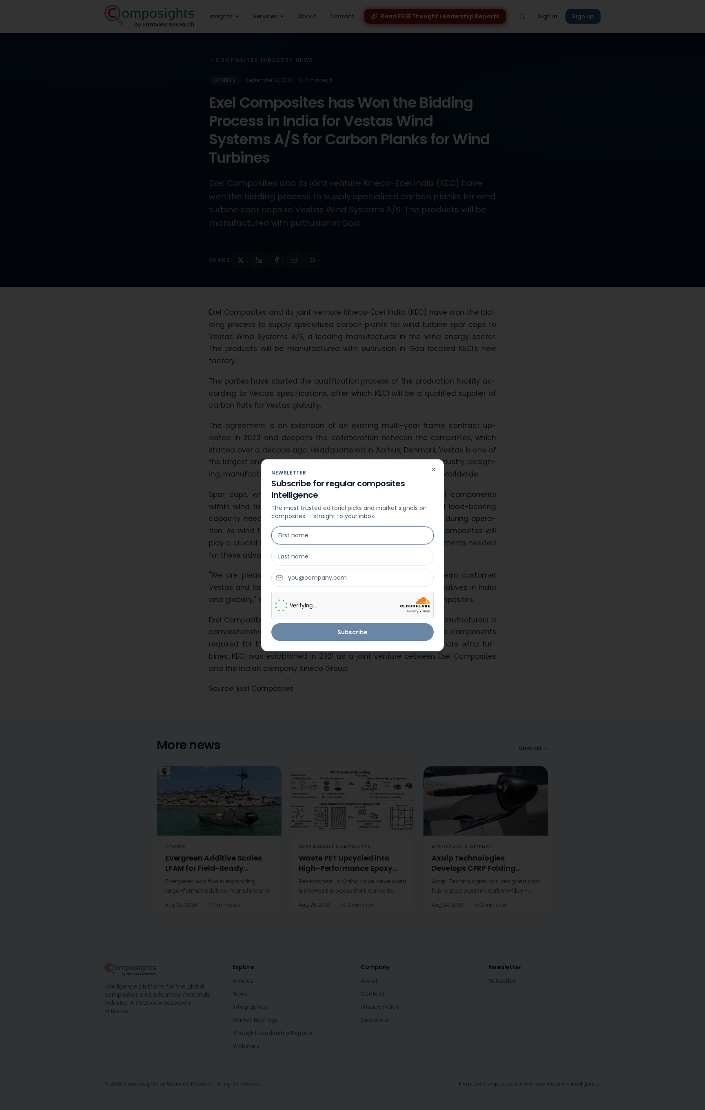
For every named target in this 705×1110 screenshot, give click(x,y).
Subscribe (352, 632)
